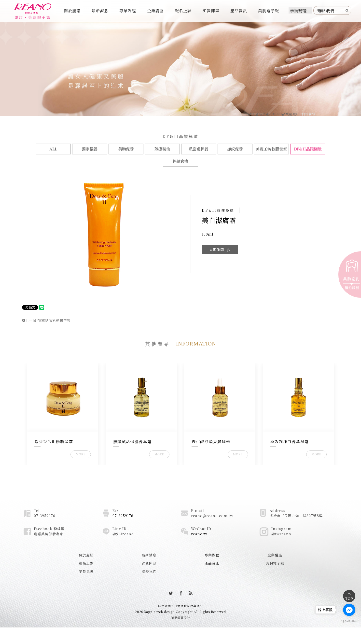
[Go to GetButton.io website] (349, 621)
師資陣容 (211, 11)
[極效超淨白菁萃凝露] (298, 397)
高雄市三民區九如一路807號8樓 (296, 515)
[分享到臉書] (181, 593)
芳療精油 (162, 149)
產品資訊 (238, 11)
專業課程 (127, 11)
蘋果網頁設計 (180, 617)
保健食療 (180, 161)
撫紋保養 (235, 149)
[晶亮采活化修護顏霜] (63, 397)
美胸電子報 (268, 11)
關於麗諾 (72, 11)
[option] (104, 234)
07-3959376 (44, 515)
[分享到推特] (170, 593)
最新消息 (100, 11)
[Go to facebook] (349, 610)
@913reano (123, 533)
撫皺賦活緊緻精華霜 (48, 320)
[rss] (191, 593)
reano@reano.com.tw (212, 515)
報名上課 (183, 11)
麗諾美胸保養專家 (48, 533)
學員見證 (298, 11)
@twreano (281, 533)
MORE (80, 454)
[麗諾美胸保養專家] (32, 11)
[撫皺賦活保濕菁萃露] (141, 397)
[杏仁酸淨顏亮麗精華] (220, 397)
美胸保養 (126, 149)
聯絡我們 (326, 11)
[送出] (347, 10)
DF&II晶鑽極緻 (284, 114)
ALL (53, 149)
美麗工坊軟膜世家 (271, 149)
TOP (349, 599)
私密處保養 (198, 149)
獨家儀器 (89, 149)
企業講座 (155, 11)
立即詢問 (217, 249)
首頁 (249, 114)
